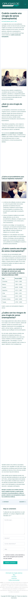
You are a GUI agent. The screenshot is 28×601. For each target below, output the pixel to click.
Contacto (14, 576)
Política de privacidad (14, 580)
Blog (14, 574)
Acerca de (14, 578)
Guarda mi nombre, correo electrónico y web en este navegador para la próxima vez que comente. (14, 556)
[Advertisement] (14, 53)
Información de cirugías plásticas (14, 573)
